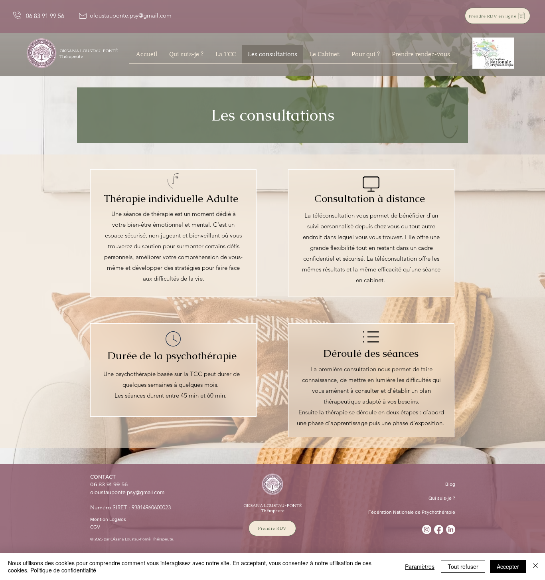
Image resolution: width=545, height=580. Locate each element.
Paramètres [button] (419, 566)
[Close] (535, 566)
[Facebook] (438, 529)
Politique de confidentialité (63, 570)
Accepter (508, 566)
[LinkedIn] (450, 529)
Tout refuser (463, 566)
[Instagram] (426, 529)
